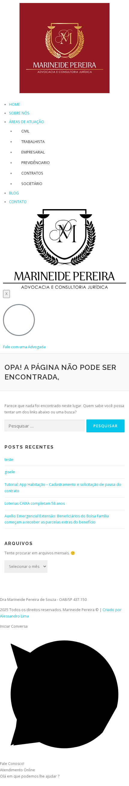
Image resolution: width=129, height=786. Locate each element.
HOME (14, 104)
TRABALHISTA (33, 141)
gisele (9, 471)
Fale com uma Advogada (24, 346)
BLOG (14, 193)
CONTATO (18, 201)
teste (9, 459)
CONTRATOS (32, 173)
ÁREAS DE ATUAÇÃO (26, 121)
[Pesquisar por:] (44, 426)
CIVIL (25, 131)
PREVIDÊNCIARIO (35, 162)
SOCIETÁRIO (31, 183)
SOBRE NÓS (19, 113)
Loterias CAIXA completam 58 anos (34, 503)
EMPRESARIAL (33, 152)
